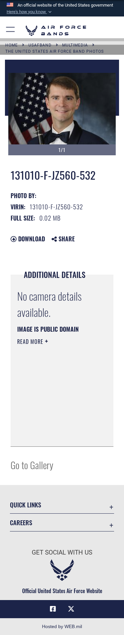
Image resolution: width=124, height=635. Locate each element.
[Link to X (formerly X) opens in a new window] (71, 609)
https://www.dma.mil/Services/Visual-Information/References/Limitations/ (57, 434)
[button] (30, 12)
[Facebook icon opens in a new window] (53, 609)
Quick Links (25, 504)
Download (31, 238)
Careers (21, 522)
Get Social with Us (62, 552)
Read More (31, 342)
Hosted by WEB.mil (62, 626)
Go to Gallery (32, 465)
